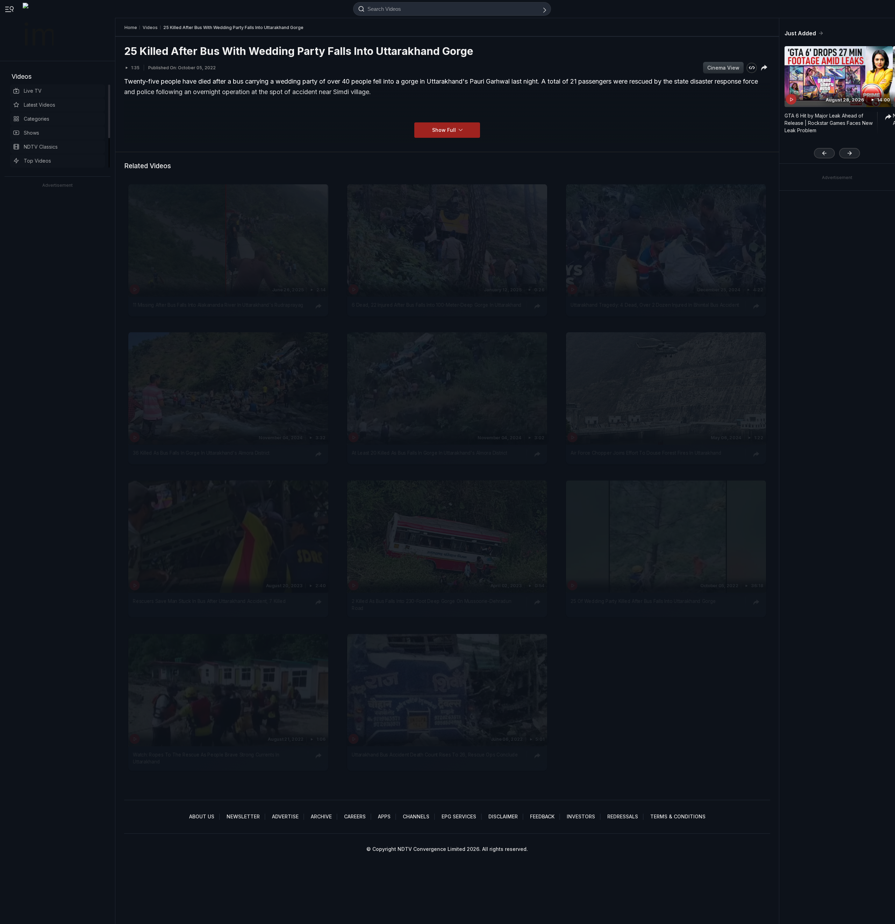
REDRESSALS (622, 816)
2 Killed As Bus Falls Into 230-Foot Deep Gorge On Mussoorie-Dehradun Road (431, 604)
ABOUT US (201, 816)
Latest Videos (39, 105)
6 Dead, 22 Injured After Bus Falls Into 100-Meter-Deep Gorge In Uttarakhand (437, 305)
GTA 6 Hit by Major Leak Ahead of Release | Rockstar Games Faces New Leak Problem (829, 123)
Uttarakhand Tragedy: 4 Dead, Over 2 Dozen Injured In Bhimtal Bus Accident (655, 305)
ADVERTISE (285, 816)
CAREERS (355, 816)
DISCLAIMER (503, 816)
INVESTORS (581, 816)
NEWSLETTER (243, 816)
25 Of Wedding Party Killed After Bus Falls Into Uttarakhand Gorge (643, 601)
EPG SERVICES (459, 816)
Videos (21, 76)
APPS (384, 816)
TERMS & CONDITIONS (678, 816)
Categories (36, 119)
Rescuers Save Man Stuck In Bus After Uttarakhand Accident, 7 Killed (209, 601)
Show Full (444, 130)
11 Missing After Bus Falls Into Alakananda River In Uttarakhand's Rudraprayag (218, 305)
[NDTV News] (39, 30)
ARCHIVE (321, 816)
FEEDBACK (542, 816)
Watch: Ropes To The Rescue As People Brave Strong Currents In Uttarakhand (206, 758)
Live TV (33, 91)
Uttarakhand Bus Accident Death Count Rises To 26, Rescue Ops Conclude (435, 754)
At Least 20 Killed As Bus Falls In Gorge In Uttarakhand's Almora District (429, 453)
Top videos (37, 161)
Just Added (800, 33)
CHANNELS (416, 816)
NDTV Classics (41, 147)
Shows (31, 133)
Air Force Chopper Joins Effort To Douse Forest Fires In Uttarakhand (646, 453)
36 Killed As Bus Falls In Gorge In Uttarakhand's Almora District (201, 453)
